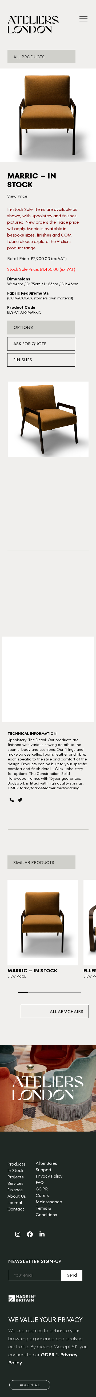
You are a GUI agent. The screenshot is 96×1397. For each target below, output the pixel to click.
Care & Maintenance (49, 1198)
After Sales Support (46, 1166)
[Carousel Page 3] (44, 992)
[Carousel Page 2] (33, 992)
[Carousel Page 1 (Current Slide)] (23, 992)
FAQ (40, 1182)
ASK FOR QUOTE (29, 344)
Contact (15, 1209)
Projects (15, 1177)
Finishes (15, 1190)
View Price (17, 196)
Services (15, 1183)
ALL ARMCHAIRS (66, 1011)
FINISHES (22, 360)
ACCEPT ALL (30, 1385)
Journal (14, 1203)
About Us (16, 1196)
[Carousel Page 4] (54, 992)
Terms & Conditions (46, 1211)
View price (16, 976)
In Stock (15, 1170)
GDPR (42, 1189)
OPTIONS (23, 327)
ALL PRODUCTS (29, 57)
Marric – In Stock (32, 970)
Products (16, 1164)
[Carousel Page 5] (65, 992)
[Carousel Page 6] (75, 992)
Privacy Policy (49, 1176)
